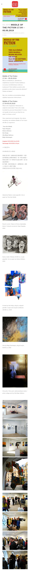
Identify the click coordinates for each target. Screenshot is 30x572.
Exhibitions (16, 33)
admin (22, 33)
